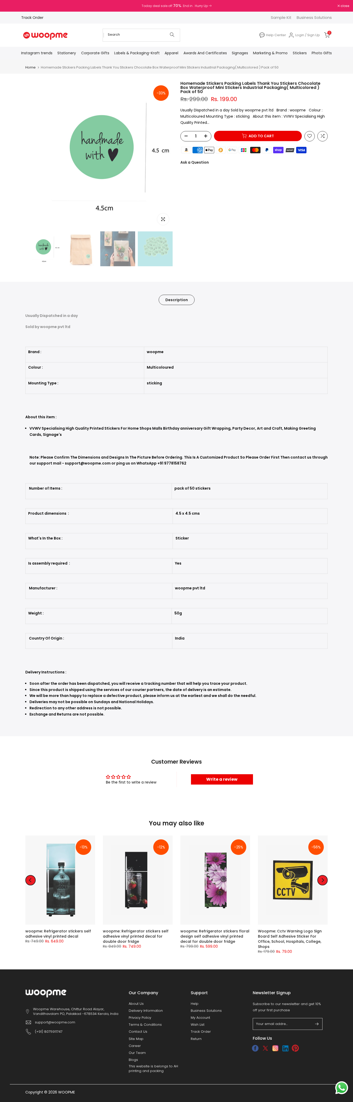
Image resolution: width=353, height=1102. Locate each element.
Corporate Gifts (95, 53)
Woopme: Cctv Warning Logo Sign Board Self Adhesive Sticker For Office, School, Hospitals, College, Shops (290, 939)
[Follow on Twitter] (265, 1048)
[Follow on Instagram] (275, 1048)
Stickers (300, 53)
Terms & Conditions (145, 1024)
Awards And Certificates (205, 53)
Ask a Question (194, 162)
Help (194, 1003)
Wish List (197, 1024)
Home (30, 67)
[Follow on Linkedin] (285, 1048)
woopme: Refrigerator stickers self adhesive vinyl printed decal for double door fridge (135, 936)
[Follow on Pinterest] (295, 1048)
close (11, 5)
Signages (240, 53)
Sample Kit (281, 17)
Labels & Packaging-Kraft (137, 53)
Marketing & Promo (270, 53)
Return (196, 1039)
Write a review (221, 779)
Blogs (133, 1060)
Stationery (66, 53)
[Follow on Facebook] (255, 1048)
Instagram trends (36, 53)
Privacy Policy (140, 1017)
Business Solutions (314, 17)
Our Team (137, 1053)
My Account (200, 1017)
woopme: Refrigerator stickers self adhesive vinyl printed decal (58, 934)
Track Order (32, 17)
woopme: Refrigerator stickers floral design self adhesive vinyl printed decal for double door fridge (214, 936)
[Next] (322, 880)
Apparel (171, 53)
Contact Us (138, 1031)
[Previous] (30, 880)
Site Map (136, 1039)
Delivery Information (146, 1010)
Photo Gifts (322, 53)
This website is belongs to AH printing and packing (153, 1068)
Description (176, 299)
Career (135, 1046)
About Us (136, 1003)
